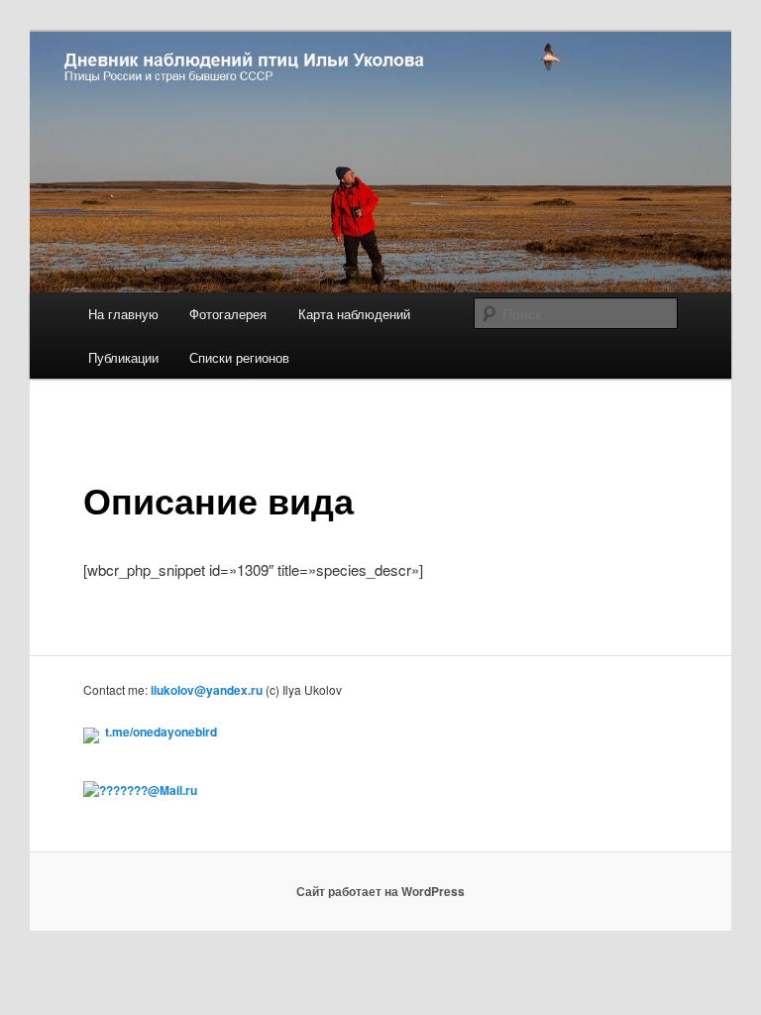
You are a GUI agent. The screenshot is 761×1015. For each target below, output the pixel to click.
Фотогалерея (228, 313)
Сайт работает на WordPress (380, 891)
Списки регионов (239, 357)
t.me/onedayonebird (161, 731)
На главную (123, 313)
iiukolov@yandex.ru (207, 690)
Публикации (123, 357)
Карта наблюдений (354, 313)
